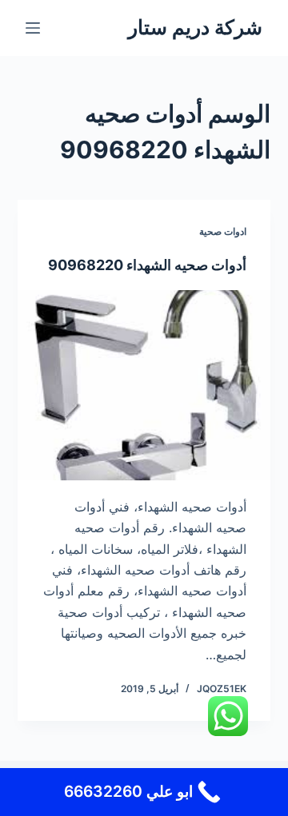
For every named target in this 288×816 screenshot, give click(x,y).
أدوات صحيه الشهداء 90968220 (147, 265)
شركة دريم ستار (195, 27)
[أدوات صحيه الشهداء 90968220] (144, 385)
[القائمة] (33, 28)
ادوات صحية (222, 231)
